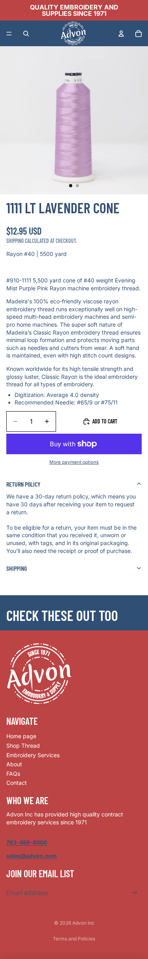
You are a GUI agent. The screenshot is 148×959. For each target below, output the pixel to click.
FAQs (13, 773)
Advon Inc (83, 923)
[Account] (121, 33)
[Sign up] (134, 893)
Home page (21, 736)
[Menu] (9, 33)
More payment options (74, 462)
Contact (16, 782)
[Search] (26, 33)
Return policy (23, 484)
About (14, 764)
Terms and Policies (74, 939)
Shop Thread (23, 745)
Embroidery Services (33, 755)
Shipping (16, 568)
